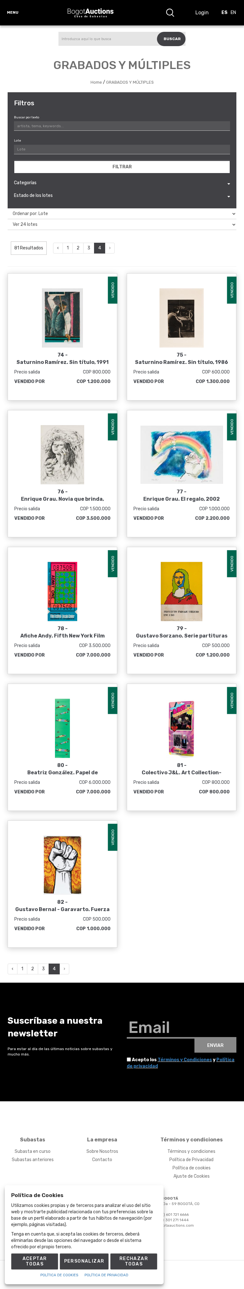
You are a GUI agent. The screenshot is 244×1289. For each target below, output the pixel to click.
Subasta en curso (33, 1151)
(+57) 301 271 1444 (171, 1220)
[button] (170, 12)
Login (202, 13)
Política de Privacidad (191, 1159)
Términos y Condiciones (185, 1060)
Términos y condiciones (191, 1151)
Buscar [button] (172, 39)
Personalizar (84, 1261)
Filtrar (122, 167)
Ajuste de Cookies (191, 1176)
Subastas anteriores (33, 1159)
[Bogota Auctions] (90, 12)
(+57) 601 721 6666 (172, 1214)
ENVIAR (215, 1045)
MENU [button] (12, 12)
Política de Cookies (59, 1275)
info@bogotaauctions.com (170, 1225)
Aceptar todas (35, 1261)
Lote (17, 141)
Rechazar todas (133, 1261)
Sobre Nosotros (102, 1151)
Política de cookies (192, 1168)
